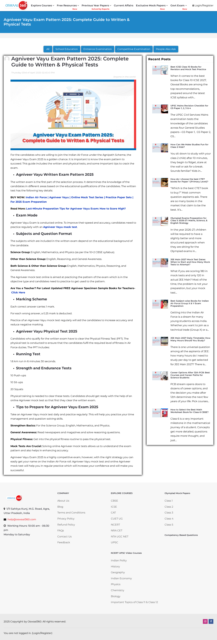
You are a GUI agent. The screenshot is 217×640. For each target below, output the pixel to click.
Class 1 (169, 500)
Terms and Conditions (71, 512)
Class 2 (169, 506)
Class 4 (169, 518)
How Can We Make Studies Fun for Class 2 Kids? (189, 145)
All (47, 49)
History (115, 566)
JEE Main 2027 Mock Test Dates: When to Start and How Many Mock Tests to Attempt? (190, 262)
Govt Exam (177, 5)
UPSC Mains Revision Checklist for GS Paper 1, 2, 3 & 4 (189, 106)
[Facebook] (211, 621)
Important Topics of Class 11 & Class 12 (134, 602)
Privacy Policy (66, 518)
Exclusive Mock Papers (151, 5)
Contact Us (64, 536)
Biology (115, 596)
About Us (63, 500)
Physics (115, 584)
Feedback (63, 542)
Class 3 (169, 512)
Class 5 (169, 524)
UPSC (114, 542)
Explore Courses (41, 5)
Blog (60, 506)
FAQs (60, 530)
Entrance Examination (97, 49)
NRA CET (116, 530)
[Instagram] (205, 621)
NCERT (115, 524)
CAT (113, 512)
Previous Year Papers (95, 5)
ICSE (114, 506)
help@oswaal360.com (22, 519)
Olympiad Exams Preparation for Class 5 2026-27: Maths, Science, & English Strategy (188, 220)
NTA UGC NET (119, 536)
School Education (66, 49)
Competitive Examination (133, 49)
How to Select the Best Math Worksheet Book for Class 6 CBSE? (189, 410)
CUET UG (117, 518)
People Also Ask (166, 49)
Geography (118, 572)
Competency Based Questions (181, 535)
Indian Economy (121, 578)
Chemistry (117, 590)
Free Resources (67, 5)
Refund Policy (66, 524)
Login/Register (42, 633)
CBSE (114, 500)
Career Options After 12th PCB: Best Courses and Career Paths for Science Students (190, 375)
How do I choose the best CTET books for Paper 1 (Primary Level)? (189, 180)
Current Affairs (123, 5)
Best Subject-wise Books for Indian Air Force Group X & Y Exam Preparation (189, 303)
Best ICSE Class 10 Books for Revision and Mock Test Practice (188, 68)
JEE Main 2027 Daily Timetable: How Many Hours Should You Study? (190, 339)
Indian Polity (119, 560)
